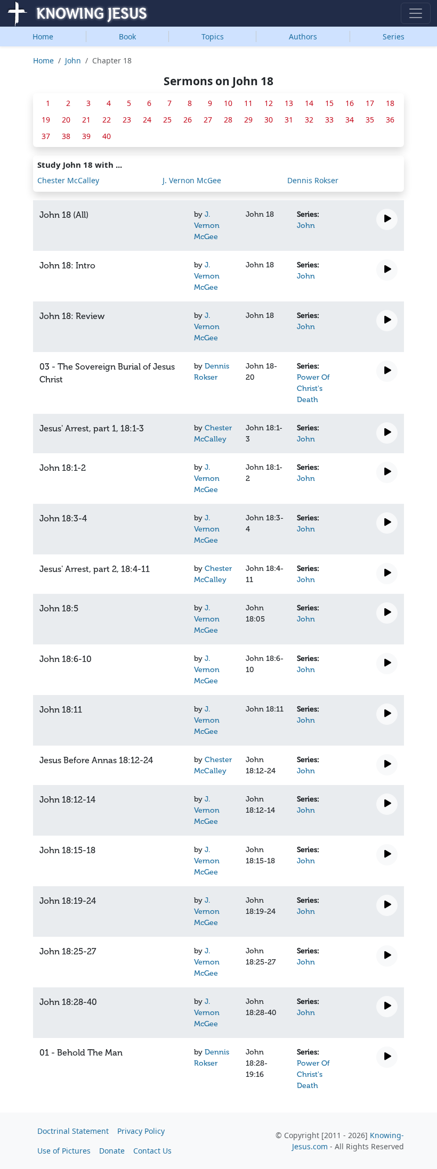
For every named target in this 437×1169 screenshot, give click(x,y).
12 (268, 103)
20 (66, 120)
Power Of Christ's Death (313, 388)
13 (289, 103)
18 (390, 103)
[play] (387, 219)
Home (43, 36)
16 (349, 103)
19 (46, 120)
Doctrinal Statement (73, 1131)
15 (329, 103)
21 (86, 120)
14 (309, 103)
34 (349, 120)
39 (86, 136)
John (73, 60)
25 (167, 120)
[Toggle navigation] (416, 13)
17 (370, 103)
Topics (212, 36)
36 (390, 120)
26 (187, 120)
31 (289, 120)
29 (248, 120)
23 (127, 120)
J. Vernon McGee (192, 180)
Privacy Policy (141, 1131)
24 (147, 120)
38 (66, 136)
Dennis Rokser (312, 180)
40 (106, 136)
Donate (112, 1151)
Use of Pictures (64, 1151)
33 (329, 120)
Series (393, 36)
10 (228, 103)
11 (248, 103)
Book (127, 36)
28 (228, 120)
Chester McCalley (68, 180)
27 (208, 120)
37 (46, 136)
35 (370, 120)
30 (268, 120)
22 (106, 120)
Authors (303, 36)
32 (309, 120)
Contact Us (152, 1151)
